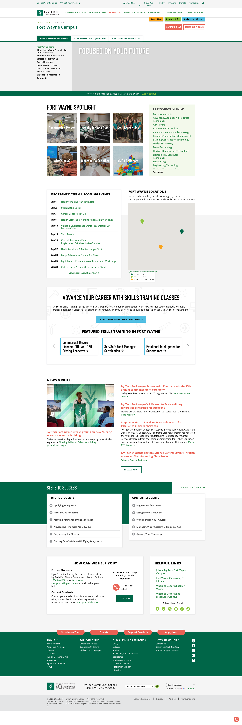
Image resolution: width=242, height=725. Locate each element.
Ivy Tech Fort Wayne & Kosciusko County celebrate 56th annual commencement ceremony (156, 387)
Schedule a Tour (194, 27)
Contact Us (42, 78)
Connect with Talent (89, 647)
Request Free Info (138, 632)
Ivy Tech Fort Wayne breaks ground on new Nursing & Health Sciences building (79, 433)
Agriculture (159, 124)
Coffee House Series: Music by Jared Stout (83, 267)
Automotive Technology (166, 128)
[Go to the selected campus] (157, 686)
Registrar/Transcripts (122, 660)
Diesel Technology (162, 147)
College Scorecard (142, 699)
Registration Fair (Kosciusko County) (80, 243)
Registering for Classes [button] (66, 534)
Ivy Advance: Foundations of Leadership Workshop (88, 261)
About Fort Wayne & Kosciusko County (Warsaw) (52, 51)
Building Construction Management (172, 136)
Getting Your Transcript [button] (149, 534)
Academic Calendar (122, 666)
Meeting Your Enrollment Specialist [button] (73, 519)
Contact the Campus (192, 487)
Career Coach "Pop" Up (73, 213)
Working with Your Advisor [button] (151, 519)
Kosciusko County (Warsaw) (90, 38)
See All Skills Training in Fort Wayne (121, 319)
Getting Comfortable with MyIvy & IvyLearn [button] (78, 541)
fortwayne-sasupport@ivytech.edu (67, 582)
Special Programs (45, 62)
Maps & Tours (43, 71)
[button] (47, 3)
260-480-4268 (58, 580)
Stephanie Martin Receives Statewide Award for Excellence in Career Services (151, 424)
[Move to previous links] (54, 346)
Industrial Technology (164, 176)
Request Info (172, 19)
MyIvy (115, 643)
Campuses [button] (115, 12)
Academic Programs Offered (50, 55)
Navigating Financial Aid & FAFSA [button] (72, 526)
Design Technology (163, 143)
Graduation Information (48, 74)
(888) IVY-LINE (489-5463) (100, 688)
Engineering (159, 161)
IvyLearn (116, 647)
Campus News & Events (48, 65)
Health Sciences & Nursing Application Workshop (87, 219)
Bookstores (118, 657)
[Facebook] (157, 609)
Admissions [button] (154, 12)
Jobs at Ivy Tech (54, 660)
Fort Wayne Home (45, 47)
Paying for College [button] (134, 12)
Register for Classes (193, 19)
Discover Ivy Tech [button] (172, 12)
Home (39, 22)
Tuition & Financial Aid (57, 657)
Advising (117, 650)
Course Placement (121, 663)
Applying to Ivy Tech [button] (65, 505)
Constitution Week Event (74, 240)
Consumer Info (188, 699)
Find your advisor (86, 602)
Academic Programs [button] (75, 12)
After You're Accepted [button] (66, 512)
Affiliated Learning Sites (126, 38)
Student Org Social (71, 207)
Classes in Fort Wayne (47, 58)
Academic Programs (56, 647)
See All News (131, 469)
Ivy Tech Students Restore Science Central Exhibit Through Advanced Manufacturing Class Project (158, 454)
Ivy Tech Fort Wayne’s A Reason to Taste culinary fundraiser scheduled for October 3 (151, 405)
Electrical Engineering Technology (171, 151)
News (49, 666)
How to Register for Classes (125, 653)
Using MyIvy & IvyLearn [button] (149, 512)
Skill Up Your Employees (91, 650)
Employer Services (88, 643)
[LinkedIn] (182, 609)
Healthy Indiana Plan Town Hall (77, 201)
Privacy (159, 699)
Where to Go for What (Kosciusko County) (168, 595)
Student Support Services (168, 650)
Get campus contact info (141, 271)
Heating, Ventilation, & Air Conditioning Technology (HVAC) (170, 171)
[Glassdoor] (193, 660)
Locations (48, 22)
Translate (190, 688)
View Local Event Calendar (83, 272)
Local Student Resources (49, 68)
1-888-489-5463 (127, 587)
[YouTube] (176, 609)
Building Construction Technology (171, 139)
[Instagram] (170, 609)
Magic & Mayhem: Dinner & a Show (80, 255)
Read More (127, 414)
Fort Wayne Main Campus (54, 38)
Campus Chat (173, 27)
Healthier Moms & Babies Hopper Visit (81, 249)
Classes (50, 650)
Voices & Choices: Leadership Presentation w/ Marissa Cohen (85, 227)
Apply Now (156, 19)
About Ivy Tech (54, 643)
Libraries (117, 670)
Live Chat (125, 598)
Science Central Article (133, 460)
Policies (172, 699)
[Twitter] (163, 609)
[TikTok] (188, 609)
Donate (104, 632)
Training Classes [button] (98, 12)
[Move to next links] (187, 346)
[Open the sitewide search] (203, 3)
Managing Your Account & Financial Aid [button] (158, 526)
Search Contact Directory (167, 647)
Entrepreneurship (162, 114)
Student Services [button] (194, 12)
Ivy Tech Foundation (56, 663)
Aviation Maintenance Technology (171, 132)
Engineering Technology (166, 165)
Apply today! (149, 93)
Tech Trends (67, 234)
